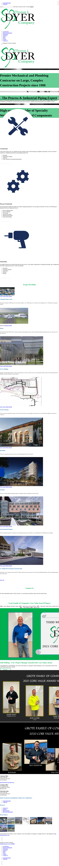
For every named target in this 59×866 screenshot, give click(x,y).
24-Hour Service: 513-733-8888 (7, 843)
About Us (5, 850)
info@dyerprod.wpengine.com (7, 782)
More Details (9, 296)
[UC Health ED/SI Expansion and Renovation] (3, 831)
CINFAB (5, 802)
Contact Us (5, 808)
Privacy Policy (6, 810)
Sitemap (5, 809)
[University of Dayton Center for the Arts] (11, 831)
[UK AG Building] (18, 823)
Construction (6, 846)
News (4, 852)
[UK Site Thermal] (26, 823)
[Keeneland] (33, 823)
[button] (5, 162)
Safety (4, 851)
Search (31, 6)
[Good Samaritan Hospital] (48, 823)
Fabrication (5, 849)
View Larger (3, 296)
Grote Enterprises (7, 801)
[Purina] (11, 823)
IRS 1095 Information (8, 812)
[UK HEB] (41, 823)
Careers (4, 854)
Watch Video (3, 325)
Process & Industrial (7, 847)
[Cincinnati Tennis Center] (3, 823)
